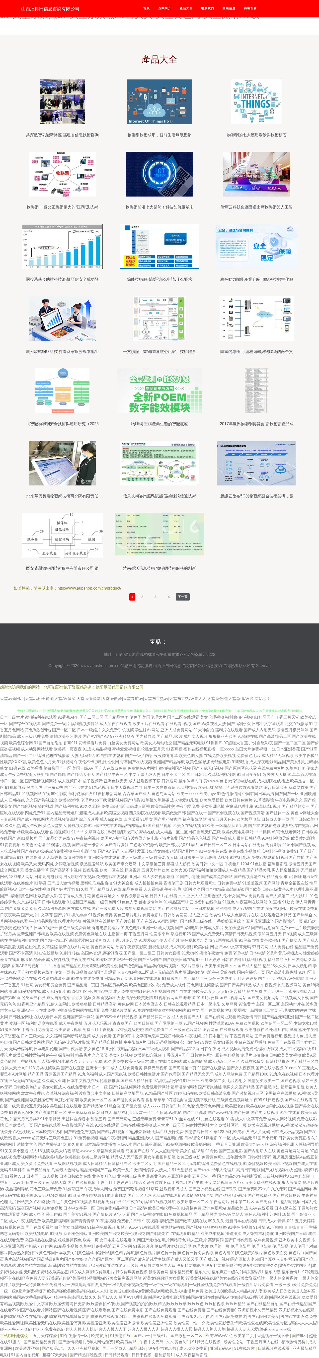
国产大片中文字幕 (37, 915)
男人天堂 (13, 1068)
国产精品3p (93, 1106)
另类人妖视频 (121, 1055)
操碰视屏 (46, 806)
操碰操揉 (233, 1233)
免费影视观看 (263, 857)
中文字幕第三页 (151, 864)
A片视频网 (161, 991)
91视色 (228, 902)
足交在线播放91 (299, 724)
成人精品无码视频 (278, 755)
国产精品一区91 (172, 1163)
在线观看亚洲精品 (276, 915)
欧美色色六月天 (42, 762)
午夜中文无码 (152, 1342)
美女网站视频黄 (219, 1182)
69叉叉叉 (216, 1221)
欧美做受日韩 (174, 813)
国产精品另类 (205, 1214)
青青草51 (165, 1119)
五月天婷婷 (305, 1221)
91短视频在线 (12, 1227)
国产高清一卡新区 (88, 845)
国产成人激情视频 (63, 883)
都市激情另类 (293, 1342)
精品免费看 (132, 889)
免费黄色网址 (213, 1157)
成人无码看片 (54, 991)
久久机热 (13, 825)
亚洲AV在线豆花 (303, 1157)
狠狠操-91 (192, 998)
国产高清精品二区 (275, 736)
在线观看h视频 (178, 724)
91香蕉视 (174, 749)
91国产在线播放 (211, 1068)
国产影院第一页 (289, 921)
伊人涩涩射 (169, 940)
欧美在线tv (255, 1106)
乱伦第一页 (60, 972)
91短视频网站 (178, 1144)
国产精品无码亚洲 (278, 1017)
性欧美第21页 (242, 1336)
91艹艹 (77, 832)
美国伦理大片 (154, 717)
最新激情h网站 (184, 1087)
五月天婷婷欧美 (155, 870)
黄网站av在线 (173, 1227)
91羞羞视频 (252, 883)
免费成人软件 (174, 985)
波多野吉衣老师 (162, 1348)
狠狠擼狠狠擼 (215, 1227)
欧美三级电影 (188, 1157)
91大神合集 (123, 883)
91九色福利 (88, 1074)
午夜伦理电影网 (178, 889)
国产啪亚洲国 (17, 1100)
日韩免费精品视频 (112, 1208)
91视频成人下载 (294, 998)
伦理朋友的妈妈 (293, 1010)
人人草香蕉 (52, 857)
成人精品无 (242, 1138)
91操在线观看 (107, 1125)
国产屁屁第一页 (168, 1023)
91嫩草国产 (73, 1189)
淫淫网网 (223, 908)
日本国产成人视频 (42, 1176)
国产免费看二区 (159, 1029)
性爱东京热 (159, 934)
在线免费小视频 (53, 1010)
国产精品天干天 (81, 774)
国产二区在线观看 (183, 717)
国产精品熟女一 (296, 806)
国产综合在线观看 (25, 724)
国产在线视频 (212, 1010)
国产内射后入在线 (260, 1151)
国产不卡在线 (76, 787)
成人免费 (121, 991)
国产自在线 (181, 991)
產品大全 (186, 8)
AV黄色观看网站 (286, 832)
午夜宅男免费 (188, 806)
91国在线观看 (225, 940)
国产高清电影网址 (282, 972)
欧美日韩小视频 (278, 1163)
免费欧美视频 (247, 1023)
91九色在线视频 (283, 1074)
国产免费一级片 (56, 724)
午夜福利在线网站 (252, 902)
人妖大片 (163, 1170)
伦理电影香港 (100, 991)
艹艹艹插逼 (50, 966)
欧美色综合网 (21, 743)
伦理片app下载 (93, 800)
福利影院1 (164, 1355)
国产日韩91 (196, 774)
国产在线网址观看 (220, 1017)
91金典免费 (114, 1061)
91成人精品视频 (97, 749)
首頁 (146, 8)
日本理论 (192, 1138)
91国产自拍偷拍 (48, 743)
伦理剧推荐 (110, 1081)
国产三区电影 (231, 1151)
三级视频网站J (276, 1176)
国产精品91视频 (111, 1132)
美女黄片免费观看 (37, 1163)
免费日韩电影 (113, 806)
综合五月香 (89, 819)
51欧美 (208, 825)
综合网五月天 (12, 870)
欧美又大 (29, 864)
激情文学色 (27, 1144)
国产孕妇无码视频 (231, 1195)
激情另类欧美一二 (264, 1081)
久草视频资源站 (64, 819)
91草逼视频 (106, 1221)
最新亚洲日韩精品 (33, 934)
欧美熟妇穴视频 (148, 1055)
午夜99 (256, 1100)
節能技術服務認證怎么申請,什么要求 (159, 279)
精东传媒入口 (190, 781)
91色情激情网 (229, 794)
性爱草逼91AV (222, 1023)
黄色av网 (126, 1004)
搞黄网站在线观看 (84, 1010)
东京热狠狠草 (29, 902)
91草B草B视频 (268, 806)
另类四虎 (34, 787)
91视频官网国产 (168, 998)
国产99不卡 (106, 1017)
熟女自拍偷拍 (58, 998)
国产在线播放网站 (173, 908)
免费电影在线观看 (112, 877)
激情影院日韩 (197, 1132)
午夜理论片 (220, 1202)
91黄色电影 (131, 928)
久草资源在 (10, 1036)
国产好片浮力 (63, 889)
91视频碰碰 (143, 1246)
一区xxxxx (225, 749)
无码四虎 (46, 864)
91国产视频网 (195, 1023)
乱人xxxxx (22, 1138)
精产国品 (36, 1074)
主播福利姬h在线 (24, 940)
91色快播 (258, 864)
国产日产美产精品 (236, 985)
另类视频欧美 (48, 1068)
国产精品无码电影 (189, 743)
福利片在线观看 (229, 730)
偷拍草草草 (155, 1100)
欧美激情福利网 (56, 1221)
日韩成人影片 (212, 928)
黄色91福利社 (256, 1214)
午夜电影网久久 (289, 800)
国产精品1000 (255, 1074)
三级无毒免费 (144, 1119)
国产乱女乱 (132, 1106)
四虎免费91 (35, 813)
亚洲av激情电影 (197, 972)
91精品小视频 (66, 1246)
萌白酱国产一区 (57, 768)
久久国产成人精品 (245, 966)
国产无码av (56, 1042)
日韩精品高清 (105, 1004)
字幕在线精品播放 (250, 1042)
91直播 (275, 902)
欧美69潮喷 (69, 800)
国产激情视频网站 (41, 781)
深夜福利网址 (277, 908)
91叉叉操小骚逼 (14, 1151)
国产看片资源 (117, 845)
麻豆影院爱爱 (33, 959)
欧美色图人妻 (191, 755)
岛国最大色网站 (65, 1170)
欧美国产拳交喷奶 (121, 864)
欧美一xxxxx (187, 794)
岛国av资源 (91, 953)
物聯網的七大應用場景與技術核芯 (257, 135)
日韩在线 (17, 800)
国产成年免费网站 (217, 877)
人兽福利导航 (307, 1144)
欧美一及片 (123, 1170)
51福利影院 (300, 1176)
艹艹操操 (263, 832)
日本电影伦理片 (263, 953)
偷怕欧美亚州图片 (66, 736)
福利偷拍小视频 (239, 717)
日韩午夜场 (210, 1049)
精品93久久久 (274, 966)
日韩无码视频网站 (163, 1042)
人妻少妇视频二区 (133, 972)
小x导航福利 (198, 1163)
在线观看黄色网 (14, 1214)
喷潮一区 (17, 1023)
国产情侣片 (103, 1214)
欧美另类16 (127, 1342)
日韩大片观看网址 (200, 883)
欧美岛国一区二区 (276, 1023)
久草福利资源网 (52, 908)
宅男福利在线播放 (281, 1093)
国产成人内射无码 (260, 730)
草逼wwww (82, 1151)
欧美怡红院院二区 (214, 787)
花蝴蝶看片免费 (92, 743)
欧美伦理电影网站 (238, 832)
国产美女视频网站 (263, 998)
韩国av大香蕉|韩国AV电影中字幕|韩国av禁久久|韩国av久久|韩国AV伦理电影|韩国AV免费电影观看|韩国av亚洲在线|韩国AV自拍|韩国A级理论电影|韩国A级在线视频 (157, 1297)
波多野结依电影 (217, 762)
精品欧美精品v (51, 1157)
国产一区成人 (114, 1348)
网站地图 (262, 698)
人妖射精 (41, 774)
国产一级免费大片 (108, 908)
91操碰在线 (248, 736)
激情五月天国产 (303, 864)
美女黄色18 (94, 1049)
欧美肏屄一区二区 (96, 1100)
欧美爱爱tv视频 (68, 1029)
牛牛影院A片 (135, 1042)
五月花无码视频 (98, 1023)
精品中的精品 (130, 825)
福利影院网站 (195, 819)
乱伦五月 (98, 1119)
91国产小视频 (265, 1138)
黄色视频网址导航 (196, 940)
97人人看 (122, 1214)
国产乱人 (311, 940)
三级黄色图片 (61, 1138)
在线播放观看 (231, 1029)
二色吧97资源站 (144, 845)
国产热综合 (303, 915)
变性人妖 (218, 724)
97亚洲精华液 (122, 736)
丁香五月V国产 (176, 1055)
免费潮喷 (273, 845)
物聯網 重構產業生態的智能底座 (159, 424)
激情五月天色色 (222, 819)
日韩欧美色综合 (27, 1087)
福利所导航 (252, 1176)
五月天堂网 (122, 1246)
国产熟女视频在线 (33, 972)
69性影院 (59, 794)
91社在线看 (290, 1112)
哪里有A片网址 (13, 1074)
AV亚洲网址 (168, 921)
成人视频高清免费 (237, 1049)
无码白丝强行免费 (168, 1132)
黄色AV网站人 (230, 1214)
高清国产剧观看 (102, 972)
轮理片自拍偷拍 (254, 1055)
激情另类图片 (75, 857)
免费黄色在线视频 (226, 1163)
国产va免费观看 (250, 896)
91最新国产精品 (81, 902)
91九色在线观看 (210, 1119)
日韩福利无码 (259, 1157)
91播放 (56, 1233)
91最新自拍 (249, 940)
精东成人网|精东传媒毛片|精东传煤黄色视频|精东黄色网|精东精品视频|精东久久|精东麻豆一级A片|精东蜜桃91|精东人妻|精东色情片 (185, 1272)
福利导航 (276, 959)
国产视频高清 (253, 813)
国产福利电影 (187, 928)
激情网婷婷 (144, 1170)
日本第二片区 (242, 1202)
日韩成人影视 (138, 806)
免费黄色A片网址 (142, 768)
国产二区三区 (91, 717)
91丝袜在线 (185, 1119)
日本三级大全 (33, 1036)
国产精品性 (114, 717)
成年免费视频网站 (141, 908)
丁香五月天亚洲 (226, 1144)
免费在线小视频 (242, 851)
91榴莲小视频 (58, 845)
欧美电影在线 (256, 1029)
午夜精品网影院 (43, 921)
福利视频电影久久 (62, 1061)
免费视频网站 (25, 1157)
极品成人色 (293, 1036)
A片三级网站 (296, 959)
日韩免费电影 (229, 883)
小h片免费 (169, 838)
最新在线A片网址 (74, 947)
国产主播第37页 (52, 1144)
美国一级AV (82, 768)
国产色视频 (291, 1081)
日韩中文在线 (105, 825)
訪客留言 (250, 8)
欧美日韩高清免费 (215, 1093)
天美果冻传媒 (217, 966)
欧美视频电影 (37, 1233)
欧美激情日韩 (249, 1017)
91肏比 (211, 1151)
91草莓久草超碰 (155, 800)
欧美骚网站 (201, 1144)
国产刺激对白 (158, 1233)
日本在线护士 (46, 928)
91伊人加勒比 (58, 1004)
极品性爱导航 (92, 864)
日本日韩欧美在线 (75, 1176)
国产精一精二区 (54, 940)
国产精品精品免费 (39, 1342)
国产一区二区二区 (290, 743)
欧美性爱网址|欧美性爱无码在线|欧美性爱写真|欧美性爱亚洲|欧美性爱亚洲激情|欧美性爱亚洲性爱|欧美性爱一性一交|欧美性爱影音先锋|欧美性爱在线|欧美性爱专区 (144, 1323)
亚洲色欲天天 (116, 781)
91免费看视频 (86, 1138)
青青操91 (285, 1221)
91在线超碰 (245, 1348)
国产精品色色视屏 (195, 838)
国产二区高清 (195, 1112)
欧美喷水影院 (303, 838)
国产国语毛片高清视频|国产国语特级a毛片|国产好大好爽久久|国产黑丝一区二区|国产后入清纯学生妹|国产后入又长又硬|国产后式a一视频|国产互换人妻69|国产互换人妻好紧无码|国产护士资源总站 (158, 1259)
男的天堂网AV (237, 928)
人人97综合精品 (231, 991)
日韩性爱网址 (21, 1017)
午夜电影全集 (85, 851)
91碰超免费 (191, 1208)
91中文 (193, 1010)
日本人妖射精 (300, 966)
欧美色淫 (194, 762)
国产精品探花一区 (154, 1017)
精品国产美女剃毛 (290, 762)
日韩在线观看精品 (180, 1004)
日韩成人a (267, 1221)
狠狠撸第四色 (70, 1240)
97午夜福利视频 (85, 838)
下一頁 (183, 597)
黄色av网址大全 (305, 813)
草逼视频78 (180, 934)
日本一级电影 (209, 1004)
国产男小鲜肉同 (168, 819)
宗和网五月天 (270, 934)
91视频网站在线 (35, 794)
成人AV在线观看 (258, 1208)
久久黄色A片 (178, 1342)
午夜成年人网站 (98, 1189)
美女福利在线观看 (265, 1182)
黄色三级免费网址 (75, 928)
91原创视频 (253, 1163)
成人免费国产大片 (187, 1017)
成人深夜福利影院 (192, 1355)
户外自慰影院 (261, 743)
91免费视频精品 (178, 1214)
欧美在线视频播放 (264, 1125)
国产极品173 (54, 1348)
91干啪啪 (275, 1227)
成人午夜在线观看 (116, 724)
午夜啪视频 (91, 1195)
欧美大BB (179, 870)
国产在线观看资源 (264, 825)
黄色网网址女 (104, 896)
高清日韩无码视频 (241, 934)
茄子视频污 (93, 781)
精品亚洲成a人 (141, 1138)
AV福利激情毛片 (48, 1202)
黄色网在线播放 (78, 1202)
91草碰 (40, 883)
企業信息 (229, 8)
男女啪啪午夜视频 (79, 877)
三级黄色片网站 (188, 1029)
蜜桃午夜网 (308, 1029)
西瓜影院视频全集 (198, 1195)
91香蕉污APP (21, 1112)
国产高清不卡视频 (66, 870)
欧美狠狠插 (82, 1004)
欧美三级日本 (137, 1061)
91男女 (146, 819)
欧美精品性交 (163, 806)
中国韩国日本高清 (258, 794)
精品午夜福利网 (113, 1138)
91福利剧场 (240, 857)
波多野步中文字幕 (95, 1093)
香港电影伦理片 (106, 928)
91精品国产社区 (159, 1093)
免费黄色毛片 (249, 755)
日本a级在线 (285, 1208)
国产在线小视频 (270, 1068)
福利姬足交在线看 (42, 1023)
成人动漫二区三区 (224, 1061)
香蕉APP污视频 (25, 966)
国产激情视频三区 (248, 1093)
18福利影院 (116, 832)
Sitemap (263, 666)
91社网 (27, 985)
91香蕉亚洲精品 (31, 1004)
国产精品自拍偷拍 (107, 1042)
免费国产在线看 (281, 1042)
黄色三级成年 (220, 978)
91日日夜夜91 (249, 774)
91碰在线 (17, 768)
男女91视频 (223, 1042)
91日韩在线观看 (167, 1195)
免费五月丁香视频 (98, 1029)
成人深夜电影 (261, 762)
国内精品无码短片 (62, 813)
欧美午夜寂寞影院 (131, 947)
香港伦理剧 (173, 883)
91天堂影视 (182, 1170)
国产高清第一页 (182, 1068)
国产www (201, 1170)
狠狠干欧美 (127, 959)
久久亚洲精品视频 (84, 1348)
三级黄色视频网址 (233, 1100)
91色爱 (188, 1106)
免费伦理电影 (236, 953)
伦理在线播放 (58, 755)
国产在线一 (197, 813)
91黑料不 (17, 1170)
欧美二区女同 (145, 1163)
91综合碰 (112, 1106)
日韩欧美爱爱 (175, 915)
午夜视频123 (196, 1036)
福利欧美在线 (237, 1132)
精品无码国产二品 (96, 1170)
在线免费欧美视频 (220, 755)
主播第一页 (118, 934)
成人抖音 (37, 1214)
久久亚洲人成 (190, 896)
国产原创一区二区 (186, 1336)
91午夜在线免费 (85, 978)
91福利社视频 (254, 959)
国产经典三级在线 (196, 921)
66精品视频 (127, 1017)
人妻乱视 (8, 819)
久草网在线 (95, 832)
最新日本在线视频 (241, 1221)
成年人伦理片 (223, 1170)
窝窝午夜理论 (33, 1093)
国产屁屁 (58, 774)
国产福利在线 (67, 806)
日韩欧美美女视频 (285, 1055)
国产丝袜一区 (278, 813)
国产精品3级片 (170, 736)
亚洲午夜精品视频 (121, 1049)
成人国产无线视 (113, 1074)
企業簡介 (164, 8)
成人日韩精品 (95, 1163)
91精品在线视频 (207, 1342)
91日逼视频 (273, 1100)
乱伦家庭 (310, 768)
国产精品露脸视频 (86, 1355)
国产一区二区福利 (29, 755)
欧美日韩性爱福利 (29, 1055)
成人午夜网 (32, 825)
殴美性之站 (234, 1342)
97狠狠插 (174, 1100)
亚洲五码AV (221, 1348)
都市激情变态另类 (196, 1042)
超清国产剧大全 (184, 851)
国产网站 (272, 883)
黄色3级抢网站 (38, 730)
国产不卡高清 (21, 953)
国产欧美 (253, 889)
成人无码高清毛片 (166, 972)
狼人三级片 (197, 1240)
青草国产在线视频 (136, 762)
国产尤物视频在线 (277, 1170)
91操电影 (209, 1138)
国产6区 (299, 1336)
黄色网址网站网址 (293, 1151)
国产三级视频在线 (147, 1214)
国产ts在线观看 (47, 1125)
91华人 (192, 845)
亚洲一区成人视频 (158, 928)
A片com (241, 1182)
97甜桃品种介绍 (168, 1081)
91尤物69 (189, 953)
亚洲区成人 (10, 1163)
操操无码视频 (155, 1068)
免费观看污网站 (156, 1087)
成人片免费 (102, 1036)
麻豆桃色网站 (75, 1233)
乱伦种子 (133, 717)
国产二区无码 (140, 1195)
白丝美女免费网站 (123, 743)
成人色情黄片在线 (243, 915)
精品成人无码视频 (127, 1157)
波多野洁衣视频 (295, 825)
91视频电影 (15, 787)
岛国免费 (254, 991)
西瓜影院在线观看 (145, 813)
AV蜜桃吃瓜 (23, 1132)
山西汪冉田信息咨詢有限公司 (50, 8)
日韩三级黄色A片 (277, 889)
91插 (230, 1119)
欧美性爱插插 (212, 800)
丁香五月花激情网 (38, 1029)
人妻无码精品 (83, 755)
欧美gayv (207, 794)
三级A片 (124, 1144)
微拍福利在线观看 (41, 717)
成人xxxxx (151, 1106)
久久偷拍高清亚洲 (54, 978)
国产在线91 (147, 921)
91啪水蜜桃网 (114, 1195)
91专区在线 (106, 959)
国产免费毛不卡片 (254, 1189)
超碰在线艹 (23, 928)
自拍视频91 (60, 832)
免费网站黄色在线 (21, 978)
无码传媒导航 (21, 1049)
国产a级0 (201, 724)
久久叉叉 (100, 1055)
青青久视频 (81, 998)
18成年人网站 (21, 877)
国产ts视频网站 (233, 998)
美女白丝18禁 (192, 1151)
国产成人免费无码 (208, 934)
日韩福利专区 (120, 1163)
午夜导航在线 (224, 972)
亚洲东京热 (53, 787)
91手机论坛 (31, 1195)
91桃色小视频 (240, 1227)
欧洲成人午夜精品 (230, 870)
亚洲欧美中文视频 (295, 1240)
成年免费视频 (266, 1240)
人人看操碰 (153, 889)
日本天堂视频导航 (127, 787)
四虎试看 (131, 819)
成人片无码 (260, 1132)
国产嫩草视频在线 (191, 1221)
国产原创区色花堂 (241, 768)
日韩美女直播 (168, 953)
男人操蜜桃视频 (286, 870)
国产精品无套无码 (198, 1074)
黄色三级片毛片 (128, 915)
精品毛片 (83, 1055)
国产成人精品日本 (137, 1081)
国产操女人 (292, 940)
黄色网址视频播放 (203, 985)
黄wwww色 (213, 781)
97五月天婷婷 (208, 959)
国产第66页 (10, 998)
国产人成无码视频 (208, 768)
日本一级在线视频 (34, 889)
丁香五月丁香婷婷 (112, 1182)
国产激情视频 (70, 1342)
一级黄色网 (106, 902)
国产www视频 (220, 1112)
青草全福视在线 (295, 883)
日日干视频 (142, 1355)
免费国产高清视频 (129, 1189)
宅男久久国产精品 (239, 1087)
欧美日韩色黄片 (238, 800)
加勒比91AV (127, 1227)
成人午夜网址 (71, 1023)
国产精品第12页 (185, 1049)
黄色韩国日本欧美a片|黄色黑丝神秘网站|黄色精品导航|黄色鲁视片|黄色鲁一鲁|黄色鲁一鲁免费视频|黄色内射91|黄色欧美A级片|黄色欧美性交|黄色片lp (171, 1253)
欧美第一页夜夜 (68, 749)
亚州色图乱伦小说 (219, 896)
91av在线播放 (46, 953)
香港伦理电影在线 (240, 781)
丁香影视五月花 (31, 1061)
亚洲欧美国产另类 (104, 1233)
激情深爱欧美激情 (137, 998)
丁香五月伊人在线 (262, 1342)
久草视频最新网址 (133, 896)
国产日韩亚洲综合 (149, 1144)
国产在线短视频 (81, 1182)
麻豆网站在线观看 (145, 978)
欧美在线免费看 (304, 908)
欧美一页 (91, 1240)
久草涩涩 (50, 947)
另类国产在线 (33, 998)
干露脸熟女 (308, 1208)
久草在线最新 (253, 1061)
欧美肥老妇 (235, 1106)
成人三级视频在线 (295, 1049)
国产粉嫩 (242, 1112)
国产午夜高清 (71, 1049)
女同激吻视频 (67, 864)
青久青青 (75, 1144)
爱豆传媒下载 (159, 1182)
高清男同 (216, 1240)
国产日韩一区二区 (216, 845)
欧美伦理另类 (133, 1233)
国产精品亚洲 (195, 978)
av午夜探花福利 (60, 1055)
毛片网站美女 (21, 1202)
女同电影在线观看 (116, 1240)
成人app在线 (111, 819)
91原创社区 (77, 991)
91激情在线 (121, 1336)
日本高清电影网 (48, 877)
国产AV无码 (108, 851)
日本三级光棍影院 (159, 787)
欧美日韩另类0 (172, 845)
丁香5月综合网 (124, 940)
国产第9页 (122, 1036)
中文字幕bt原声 (145, 1036)
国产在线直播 (73, 1068)
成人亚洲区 (198, 915)
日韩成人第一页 (275, 819)
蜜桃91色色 (140, 991)
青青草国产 (123, 1023)
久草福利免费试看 (109, 1151)
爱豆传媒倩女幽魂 (153, 851)
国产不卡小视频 (272, 978)
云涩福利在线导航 (205, 902)
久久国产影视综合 (42, 800)
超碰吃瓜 (33, 947)
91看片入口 (15, 1176)
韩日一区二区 (12, 781)
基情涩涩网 (79, 940)
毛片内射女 (237, 1081)
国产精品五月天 (75, 966)
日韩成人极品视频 (287, 1132)
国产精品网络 (300, 1189)
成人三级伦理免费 (33, 736)
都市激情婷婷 (150, 902)
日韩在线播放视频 (136, 1125)
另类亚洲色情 (213, 806)
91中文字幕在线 (213, 851)
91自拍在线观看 (110, 755)
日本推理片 (219, 1036)
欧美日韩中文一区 (207, 864)
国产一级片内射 (139, 755)
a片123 (28, 1068)
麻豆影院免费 (179, 1176)
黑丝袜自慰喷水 (75, 1119)
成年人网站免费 (228, 1074)
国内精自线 (146, 736)
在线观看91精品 (185, 1233)
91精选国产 (172, 978)
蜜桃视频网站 (174, 1010)
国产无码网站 (119, 1119)
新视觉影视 (158, 947)
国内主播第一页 (251, 972)
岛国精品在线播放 (41, 1240)
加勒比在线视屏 (280, 1106)
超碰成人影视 (178, 864)
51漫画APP (10, 1029)
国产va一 (142, 1336)
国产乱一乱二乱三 (140, 953)
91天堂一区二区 (144, 1112)
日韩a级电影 (171, 1112)
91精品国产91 (175, 902)
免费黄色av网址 (210, 1106)
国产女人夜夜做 (241, 1068)
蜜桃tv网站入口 (301, 991)
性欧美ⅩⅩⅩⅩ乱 (13, 762)
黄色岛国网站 (163, 794)
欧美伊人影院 (50, 896)
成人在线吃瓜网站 (166, 1061)
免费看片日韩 (129, 1221)
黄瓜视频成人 (290, 953)
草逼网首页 (299, 787)
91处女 (288, 902)
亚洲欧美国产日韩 (291, 1233)
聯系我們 (207, 8)
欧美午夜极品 (307, 755)
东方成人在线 (79, 908)
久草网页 (230, 1004)
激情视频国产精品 (124, 800)
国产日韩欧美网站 (29, 1042)
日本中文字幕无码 (235, 947)
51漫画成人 (100, 940)
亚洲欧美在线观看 (104, 857)
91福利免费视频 (101, 1227)
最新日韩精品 (249, 838)
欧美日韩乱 (144, 1023)
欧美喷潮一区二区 (193, 1202)
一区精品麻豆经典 (231, 825)
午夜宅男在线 (83, 959)
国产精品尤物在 (265, 928)
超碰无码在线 (186, 1093)
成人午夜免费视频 (16, 774)
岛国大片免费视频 (251, 749)
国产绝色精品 (131, 966)
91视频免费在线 (107, 1202)
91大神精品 (186, 787)
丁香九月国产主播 (188, 1182)
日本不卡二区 (173, 774)
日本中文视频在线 (83, 1081)
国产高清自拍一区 (51, 1112)
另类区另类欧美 (114, 985)
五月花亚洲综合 (260, 921)
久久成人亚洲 (54, 1081)
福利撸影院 (278, 864)
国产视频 (194, 1227)
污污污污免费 (91, 1061)
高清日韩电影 (248, 1170)
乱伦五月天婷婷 (35, 1106)
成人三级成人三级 (137, 857)
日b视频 (290, 934)
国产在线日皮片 (287, 1195)
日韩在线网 (231, 959)
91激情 (259, 1227)
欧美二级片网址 (96, 1157)
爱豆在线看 (10, 959)
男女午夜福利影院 (159, 1157)
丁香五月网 (139, 934)
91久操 (82, 889)
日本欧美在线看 (49, 1132)
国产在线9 (30, 851)
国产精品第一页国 (83, 985)
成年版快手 (236, 1157)
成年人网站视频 (282, 1119)
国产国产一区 (287, 794)
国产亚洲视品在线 (204, 1189)
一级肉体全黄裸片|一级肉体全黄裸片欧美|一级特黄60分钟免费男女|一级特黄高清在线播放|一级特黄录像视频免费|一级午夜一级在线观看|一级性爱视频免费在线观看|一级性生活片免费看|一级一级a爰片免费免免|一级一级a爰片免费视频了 (159, 1284)
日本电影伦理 (46, 1049)
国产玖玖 (229, 1189)
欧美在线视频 (62, 934)
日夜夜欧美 (10, 915)
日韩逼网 (169, 781)
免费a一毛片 (291, 928)
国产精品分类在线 (54, 838)
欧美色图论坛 (33, 845)
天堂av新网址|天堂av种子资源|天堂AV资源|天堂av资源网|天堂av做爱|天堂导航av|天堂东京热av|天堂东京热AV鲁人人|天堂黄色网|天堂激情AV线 (126, 698)
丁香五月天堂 (287, 717)
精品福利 (121, 1112)
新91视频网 (27, 838)
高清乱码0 (235, 889)
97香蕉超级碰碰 (129, 1029)
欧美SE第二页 (213, 1081)
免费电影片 (152, 915)
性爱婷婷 (311, 953)
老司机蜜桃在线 (141, 832)
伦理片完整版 (70, 921)
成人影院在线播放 (273, 781)
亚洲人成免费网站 (176, 730)
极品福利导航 (17, 1189)
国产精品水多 (229, 1176)
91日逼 (74, 1195)
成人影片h (299, 896)
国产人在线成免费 (110, 768)
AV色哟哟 (295, 978)
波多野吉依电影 (145, 838)
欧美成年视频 (212, 1233)
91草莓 (152, 1189)
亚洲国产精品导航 (169, 762)
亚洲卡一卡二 (98, 1068)
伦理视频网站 (290, 985)
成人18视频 (39, 1151)
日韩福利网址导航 (128, 1093)
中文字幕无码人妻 (144, 774)
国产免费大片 (267, 1202)
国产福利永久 (239, 724)
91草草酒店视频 (302, 774)
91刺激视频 (52, 1208)
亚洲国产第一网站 (79, 1017)
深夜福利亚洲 (282, 1144)
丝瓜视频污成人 (173, 1189)
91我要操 (210, 998)
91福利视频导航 (276, 838)
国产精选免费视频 (80, 1132)
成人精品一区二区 (172, 832)
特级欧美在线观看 (33, 832)
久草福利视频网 (222, 774)
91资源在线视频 (147, 1010)
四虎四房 (280, 1157)
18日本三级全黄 (35, 1182)
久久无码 (279, 1189)
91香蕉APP (68, 717)
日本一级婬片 (89, 730)
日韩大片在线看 (163, 896)
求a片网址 (293, 877)
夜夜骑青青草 (166, 755)
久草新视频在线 (106, 998)
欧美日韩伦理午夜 (164, 1208)
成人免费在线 (281, 947)
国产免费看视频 (268, 1036)
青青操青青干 (296, 1227)
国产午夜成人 (224, 838)
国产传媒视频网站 (125, 1087)
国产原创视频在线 (224, 813)
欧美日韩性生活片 (144, 1074)
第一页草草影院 (81, 1112)
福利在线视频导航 (160, 1202)
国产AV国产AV (96, 736)
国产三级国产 (150, 959)
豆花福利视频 (227, 1055)
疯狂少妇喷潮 (67, 1100)
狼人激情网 (292, 1182)
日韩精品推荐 (278, 1061)
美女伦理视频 (212, 717)
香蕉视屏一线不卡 (273, 1336)
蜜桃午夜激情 (211, 953)
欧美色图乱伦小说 (145, 985)
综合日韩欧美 (276, 787)
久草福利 (293, 768)
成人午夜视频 (265, 985)
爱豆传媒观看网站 (247, 787)
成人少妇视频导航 (158, 877)
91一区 (225, 1138)
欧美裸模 (34, 768)
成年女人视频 (196, 736)
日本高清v (138, 1208)
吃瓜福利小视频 (271, 851)
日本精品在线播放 (100, 1144)
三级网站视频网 (68, 1163)
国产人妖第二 (277, 896)
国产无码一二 (275, 991)
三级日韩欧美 (172, 1036)
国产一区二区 (64, 730)
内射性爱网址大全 (202, 1125)
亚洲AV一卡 (27, 1010)
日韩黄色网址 (202, 1055)
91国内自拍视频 (25, 1355)
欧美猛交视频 (116, 813)
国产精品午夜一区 (112, 774)
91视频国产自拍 (290, 857)
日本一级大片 (12, 717)
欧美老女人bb (166, 857)
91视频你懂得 (100, 915)
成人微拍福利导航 (258, 1233)
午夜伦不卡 (84, 762)
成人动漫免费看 (193, 1348)
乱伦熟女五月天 (151, 749)
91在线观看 (149, 1227)
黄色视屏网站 (102, 947)
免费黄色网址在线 (91, 934)
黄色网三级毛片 (131, 1176)
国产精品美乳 (259, 870)
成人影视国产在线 (248, 908)
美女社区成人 (54, 1087)
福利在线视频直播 (199, 749)
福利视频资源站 (85, 724)
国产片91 (62, 915)
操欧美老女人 (204, 991)
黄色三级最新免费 (46, 1189)
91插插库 (214, 743)
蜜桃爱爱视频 (124, 749)
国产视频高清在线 (250, 877)
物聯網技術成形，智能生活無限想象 (159, 135)
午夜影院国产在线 (78, 1125)
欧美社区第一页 (233, 1125)
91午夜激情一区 (74, 1336)
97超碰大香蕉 (236, 743)
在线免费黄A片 (271, 768)
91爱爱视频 (10, 845)
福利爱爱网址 (237, 1010)
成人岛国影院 (195, 1061)
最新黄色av (156, 1176)
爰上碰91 (54, 1214)
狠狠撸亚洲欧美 (223, 736)
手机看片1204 (236, 864)
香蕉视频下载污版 (200, 1100)
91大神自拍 (203, 730)
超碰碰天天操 (275, 774)
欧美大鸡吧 (61, 1151)
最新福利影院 (293, 1087)
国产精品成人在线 (105, 889)
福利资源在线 (80, 794)
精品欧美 (235, 1208)
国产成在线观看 (299, 1100)
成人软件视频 (58, 959)
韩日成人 (104, 1112)
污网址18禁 (280, 1214)
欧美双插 (99, 1336)
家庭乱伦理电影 (240, 806)
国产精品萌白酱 (169, 1138)
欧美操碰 (73, 1157)
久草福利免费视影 (95, 1246)
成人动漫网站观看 (37, 749)
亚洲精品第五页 (114, 978)
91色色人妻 (127, 902)
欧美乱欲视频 (12, 947)
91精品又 (137, 1182)
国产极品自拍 (38, 1170)
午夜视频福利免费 (158, 1221)
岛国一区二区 (268, 1004)
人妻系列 (128, 851)
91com (291, 1068)
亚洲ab (135, 877)
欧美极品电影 (248, 819)
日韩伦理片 (171, 1106)
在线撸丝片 (23, 883)
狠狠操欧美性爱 (104, 966)
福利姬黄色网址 (23, 896)
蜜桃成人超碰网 (39, 1246)
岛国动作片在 (293, 1004)
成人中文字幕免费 (251, 1119)
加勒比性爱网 (107, 762)
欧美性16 (217, 915)
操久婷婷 (79, 915)
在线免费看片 (79, 1087)
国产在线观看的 (39, 1227)
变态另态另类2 (26, 1119)
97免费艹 (247, 1004)
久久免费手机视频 (118, 730)
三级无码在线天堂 (25, 1081)
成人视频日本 (70, 781)
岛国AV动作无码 (115, 838)
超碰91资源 (112, 953)
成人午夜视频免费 (25, 1221)
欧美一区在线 (112, 870)
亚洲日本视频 (202, 908)
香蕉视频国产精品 (61, 1074)
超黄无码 (40, 1138)
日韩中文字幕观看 (268, 724)
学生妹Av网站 (147, 730)
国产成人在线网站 (33, 819)
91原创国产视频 (296, 845)
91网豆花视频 (216, 857)
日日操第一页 (191, 857)
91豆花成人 (308, 1068)
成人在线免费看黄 (127, 1068)
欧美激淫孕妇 (27, 1348)
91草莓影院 (263, 800)
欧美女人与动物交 (156, 743)
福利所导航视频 (77, 1036)
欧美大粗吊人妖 (255, 1144)
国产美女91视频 (77, 1214)
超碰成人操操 (91, 813)
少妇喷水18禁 (305, 1023)
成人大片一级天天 (169, 1125)
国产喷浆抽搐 (210, 1087)
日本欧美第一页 (19, 1125)
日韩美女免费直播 (294, 1138)
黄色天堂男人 (55, 825)
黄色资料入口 (104, 1176)
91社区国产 (264, 717)
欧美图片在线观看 (148, 724)
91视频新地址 (54, 1195)
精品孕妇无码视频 (160, 966)
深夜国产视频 (29, 1208)
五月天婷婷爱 (245, 978)
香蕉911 (70, 743)
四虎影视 (91, 870)
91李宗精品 (50, 1119)
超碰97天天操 (55, 1355)
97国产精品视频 (157, 825)
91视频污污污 (293, 1125)
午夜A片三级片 (190, 966)
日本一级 (100, 1087)
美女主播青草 (37, 870)
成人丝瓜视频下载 (144, 781)
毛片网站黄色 (174, 1240)
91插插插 (191, 1081)
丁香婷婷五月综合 (229, 921)
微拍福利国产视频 (175, 768)
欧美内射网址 (206, 947)
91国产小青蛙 (187, 877)
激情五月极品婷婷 (293, 730)
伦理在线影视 (266, 1049)
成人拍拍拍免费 (148, 883)
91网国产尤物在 (147, 1240)
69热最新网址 (138, 1132)
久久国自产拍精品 (209, 889)
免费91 (292, 851)
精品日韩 (137, 1348)
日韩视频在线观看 (274, 1348)
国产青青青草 (83, 1221)
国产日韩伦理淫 (239, 1240)
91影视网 (65, 762)
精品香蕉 (275, 877)
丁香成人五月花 (77, 896)
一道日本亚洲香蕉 (284, 749)
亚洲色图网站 (214, 1208)
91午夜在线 (132, 1202)
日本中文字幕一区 (79, 1208)
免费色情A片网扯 (116, 1010)
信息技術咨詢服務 (136, 666)
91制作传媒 (70, 953)
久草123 (217, 1132)
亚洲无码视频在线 (25, 991)
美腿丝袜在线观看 (66, 1106)
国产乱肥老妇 (268, 1087)
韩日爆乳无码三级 (205, 832)
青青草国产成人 (137, 794)
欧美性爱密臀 (42, 1100)
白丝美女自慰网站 (70, 1227)
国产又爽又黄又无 (21, 908)
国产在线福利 (260, 1195)
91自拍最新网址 (107, 794)
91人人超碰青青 (165, 1151)
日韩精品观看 (54, 902)
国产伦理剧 (171, 1074)
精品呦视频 (290, 1202)
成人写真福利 (181, 947)
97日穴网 (260, 947)
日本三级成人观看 (154, 1049)
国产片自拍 (126, 921)
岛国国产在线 (138, 1151)
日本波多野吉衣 (149, 1004)
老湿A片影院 (78, 1042)
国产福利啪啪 (201, 870)
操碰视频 (133, 870)
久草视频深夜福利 (62, 1093)
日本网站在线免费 (248, 845)
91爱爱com (149, 940)
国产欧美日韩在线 (179, 959)
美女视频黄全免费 (50, 985)
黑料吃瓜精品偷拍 (96, 883)
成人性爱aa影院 (184, 800)
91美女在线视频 (186, 825)
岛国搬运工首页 (264, 1010)
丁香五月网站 (241, 1036)
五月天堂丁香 (204, 1176)
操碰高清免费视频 (56, 851)
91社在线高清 (29, 857)
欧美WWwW (216, 1336)
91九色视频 (99, 787)
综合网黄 (211, 1029)
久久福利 (54, 1036)
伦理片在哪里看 (283, 1029)
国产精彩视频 (25, 806)
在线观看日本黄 (48, 1017)
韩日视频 (79, 972)
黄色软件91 (270, 940)
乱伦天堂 (59, 1182)
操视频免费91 (80, 825)
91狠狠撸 (240, 762)
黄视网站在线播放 (99, 921)
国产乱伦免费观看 (129, 1100)
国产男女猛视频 (265, 1112)
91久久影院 (90, 806)
